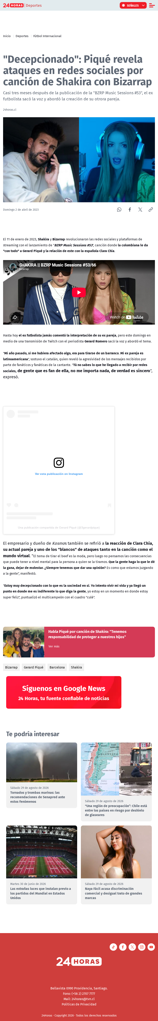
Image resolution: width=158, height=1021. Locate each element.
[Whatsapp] (119, 209)
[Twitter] (140, 209)
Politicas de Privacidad (79, 1004)
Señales (133, 5)
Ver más (54, 646)
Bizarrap (11, 667)
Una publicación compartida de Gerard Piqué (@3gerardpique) (59, 527)
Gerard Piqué (33, 667)
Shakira (76, 667)
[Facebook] (129, 209)
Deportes (22, 36)
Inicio (7, 36)
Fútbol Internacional (47, 36)
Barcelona (57, 667)
